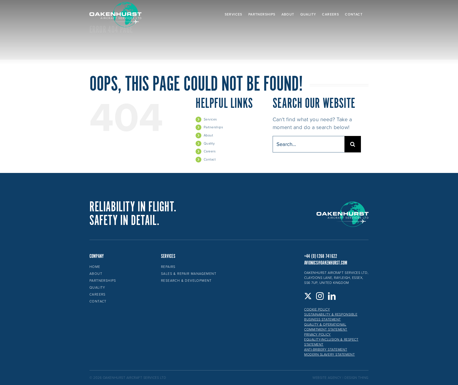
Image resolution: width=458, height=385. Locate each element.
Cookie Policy (317, 309)
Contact (210, 159)
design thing (356, 377)
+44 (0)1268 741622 (320, 256)
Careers (210, 151)
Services (210, 119)
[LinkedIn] (332, 296)
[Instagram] (320, 296)
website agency (327, 377)
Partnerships (213, 127)
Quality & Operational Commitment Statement (325, 327)
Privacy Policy (317, 334)
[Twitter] (308, 296)
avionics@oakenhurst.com (325, 263)
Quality (209, 143)
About (208, 135)
